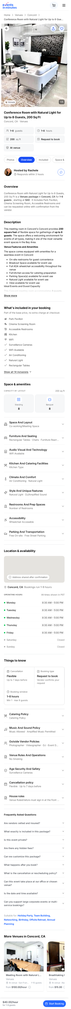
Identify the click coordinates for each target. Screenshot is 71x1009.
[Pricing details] (30, 987)
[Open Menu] (64, 5)
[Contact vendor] (61, 172)
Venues (19, 15)
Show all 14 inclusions (16, 371)
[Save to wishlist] (62, 29)
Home (7, 15)
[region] (34, 65)
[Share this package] (53, 29)
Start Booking (56, 1003)
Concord (32, 15)
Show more (10, 295)
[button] (39, 946)
